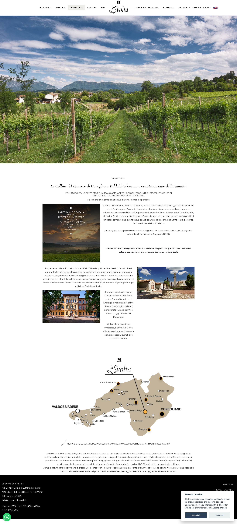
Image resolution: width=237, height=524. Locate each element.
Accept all (196, 515)
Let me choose (220, 508)
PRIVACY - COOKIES (223, 490)
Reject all (219, 515)
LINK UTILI (228, 484)
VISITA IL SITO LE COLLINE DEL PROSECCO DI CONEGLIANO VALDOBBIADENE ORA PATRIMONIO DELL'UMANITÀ (118, 444)
